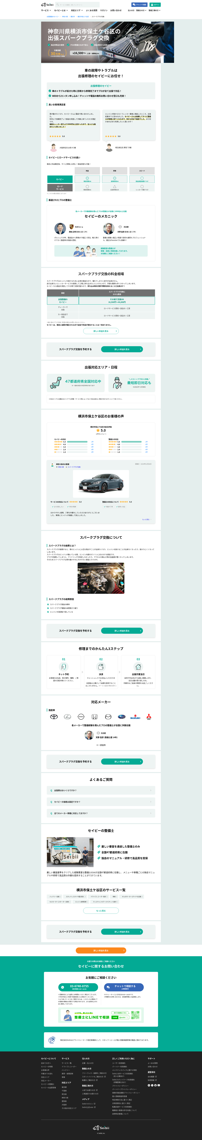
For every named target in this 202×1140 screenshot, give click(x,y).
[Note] (149, 1086)
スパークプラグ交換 (74, 467)
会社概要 (151, 1076)
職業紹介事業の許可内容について (124, 1110)
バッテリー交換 (54, 897)
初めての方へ (46, 1063)
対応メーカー (46, 1080)
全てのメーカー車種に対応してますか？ (69, 813)
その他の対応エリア (69, 1108)
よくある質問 (91, 10)
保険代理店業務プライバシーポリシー (126, 1093)
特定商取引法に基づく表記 (122, 1100)
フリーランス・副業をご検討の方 (94, 1073)
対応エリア (45, 1077)
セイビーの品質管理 (48, 1087)
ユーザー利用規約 (118, 1063)
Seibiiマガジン (87, 1103)
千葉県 (64, 1090)
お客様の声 (45, 1070)
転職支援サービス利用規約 (122, 1107)
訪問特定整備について (120, 1114)
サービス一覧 (67, 1063)
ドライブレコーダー (69, 1066)
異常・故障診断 (67, 1073)
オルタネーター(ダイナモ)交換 (131, 897)
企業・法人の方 (88, 1063)
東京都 (64, 1087)
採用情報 (151, 1080)
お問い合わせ (116, 10)
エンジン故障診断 (81, 902)
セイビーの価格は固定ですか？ (65, 801)
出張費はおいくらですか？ (63, 790)
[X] (152, 1086)
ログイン (156, 5)
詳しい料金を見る (101, 331)
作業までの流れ (47, 1073)
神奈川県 (61, 467)
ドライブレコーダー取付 (98, 897)
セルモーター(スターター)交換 (59, 902)
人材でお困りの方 (88, 1090)
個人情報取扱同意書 (119, 1096)
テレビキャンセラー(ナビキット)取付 (104, 902)
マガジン (104, 10)
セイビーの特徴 (47, 1066)
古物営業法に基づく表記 (121, 1103)
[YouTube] (159, 1086)
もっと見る (145, 519)
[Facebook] (155, 1086)
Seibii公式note (87, 1107)
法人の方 (131, 10)
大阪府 (64, 1104)
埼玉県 (64, 1094)
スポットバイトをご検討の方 (92, 1076)
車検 (114, 897)
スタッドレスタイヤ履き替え (75, 897)
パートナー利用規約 (119, 1066)
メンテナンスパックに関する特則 (124, 1070)
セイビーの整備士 (47, 1084)
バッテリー (66, 1070)
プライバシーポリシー (120, 1086)
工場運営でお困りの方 (90, 1093)
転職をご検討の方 (88, 1080)
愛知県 (64, 1101)
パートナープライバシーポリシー (124, 1089)
